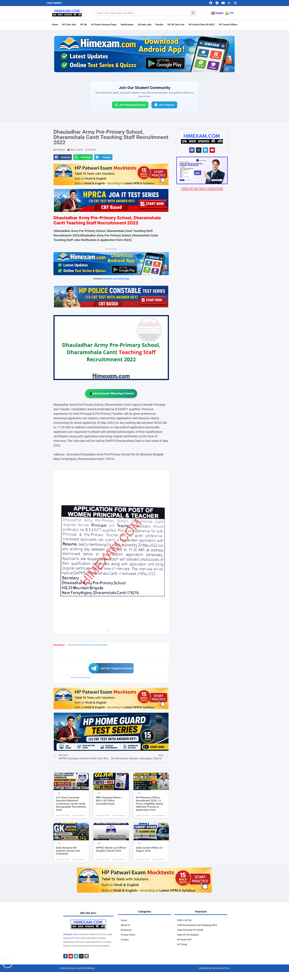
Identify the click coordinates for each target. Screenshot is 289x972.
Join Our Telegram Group (80, 677)
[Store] (86, 956)
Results (159, 24)
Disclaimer (126, 930)
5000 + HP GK (184, 920)
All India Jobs (144, 24)
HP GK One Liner (176, 24)
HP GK (83, 24)
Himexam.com (70, 934)
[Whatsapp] (229, 3)
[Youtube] (223, 3)
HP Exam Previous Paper (104, 24)
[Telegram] (217, 3)
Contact (125, 939)
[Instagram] (235, 3)
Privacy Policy (128, 934)
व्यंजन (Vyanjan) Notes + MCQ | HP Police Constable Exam (109, 800)
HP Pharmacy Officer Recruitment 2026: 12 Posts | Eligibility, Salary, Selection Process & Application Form (149, 803)
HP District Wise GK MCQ (201, 24)
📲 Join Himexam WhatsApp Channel (111, 393)
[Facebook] (211, 3)
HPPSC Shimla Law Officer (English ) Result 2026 (111, 849)
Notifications (127, 24)
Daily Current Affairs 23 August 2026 (149, 849)
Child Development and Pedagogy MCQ (197, 925)
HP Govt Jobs (69, 24)
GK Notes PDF (184, 939)
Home (55, 24)
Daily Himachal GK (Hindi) (190, 930)
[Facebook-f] (65, 956)
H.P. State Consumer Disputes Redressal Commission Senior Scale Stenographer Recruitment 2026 (71, 803)
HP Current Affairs (228, 24)
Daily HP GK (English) (188, 934)
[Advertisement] (202, 369)
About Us (125, 925)
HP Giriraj (182, 944)
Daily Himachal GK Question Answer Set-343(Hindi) (68, 850)
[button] (62, 157)
